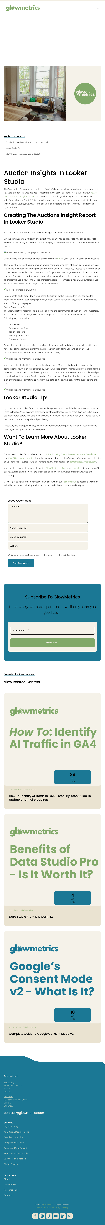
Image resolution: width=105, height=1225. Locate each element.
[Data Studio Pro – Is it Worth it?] (52, 815)
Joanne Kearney (15, 789)
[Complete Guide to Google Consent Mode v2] (52, 932)
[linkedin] (63, 1216)
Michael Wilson (15, 1027)
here (59, 258)
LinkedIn (76, 468)
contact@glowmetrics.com (83, 461)
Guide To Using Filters (56, 454)
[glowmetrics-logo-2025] (23, 3)
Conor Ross (13, 910)
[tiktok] (49, 1216)
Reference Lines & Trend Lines (83, 454)
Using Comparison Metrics (21, 458)
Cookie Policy (54, 1208)
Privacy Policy (42, 1208)
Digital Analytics (30, 789)
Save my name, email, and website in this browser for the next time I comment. (45, 555)
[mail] (70, 1216)
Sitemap (65, 1208)
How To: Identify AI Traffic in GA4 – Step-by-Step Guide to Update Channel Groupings (50, 798)
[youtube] (56, 1216)
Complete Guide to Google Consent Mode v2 (41, 1034)
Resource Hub (69, 481)
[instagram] (42, 1216)
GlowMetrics (48, 1205)
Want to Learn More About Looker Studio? (23, 154)
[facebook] (35, 1216)
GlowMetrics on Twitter (57, 468)
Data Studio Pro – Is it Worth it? (31, 917)
